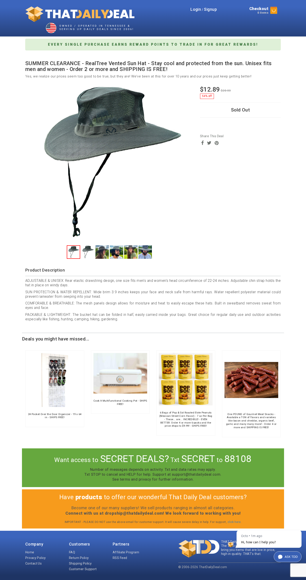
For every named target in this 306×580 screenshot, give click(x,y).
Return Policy (79, 558)
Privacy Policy (35, 558)
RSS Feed (120, 558)
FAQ (72, 552)
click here (234, 522)
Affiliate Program (126, 552)
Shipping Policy (80, 563)
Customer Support (83, 569)
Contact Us (33, 563)
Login (195, 9)
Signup (210, 9)
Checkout (258, 10)
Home (29, 552)
